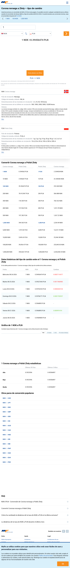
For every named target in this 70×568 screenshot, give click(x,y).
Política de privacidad (46, 556)
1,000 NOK (24, 19)
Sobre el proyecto (6, 539)
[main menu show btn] (67, 2)
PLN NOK (19, 16)
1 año (55, 332)
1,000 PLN (41, 223)
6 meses (49, 332)
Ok (63, 564)
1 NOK (7, 19)
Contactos (27, 539)
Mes (43, 332)
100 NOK (15, 19)
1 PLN (40, 171)
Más (2, 119)
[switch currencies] (66, 33)
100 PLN (41, 186)
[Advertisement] (35, 56)
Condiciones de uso (52, 539)
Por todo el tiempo (63, 332)
